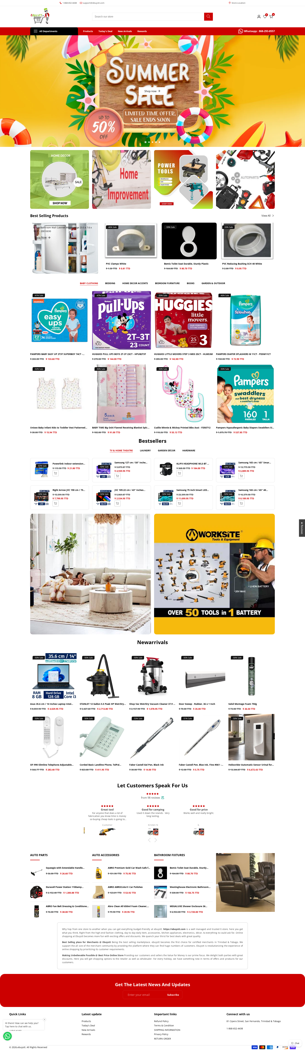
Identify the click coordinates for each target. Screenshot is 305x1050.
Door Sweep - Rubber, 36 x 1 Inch (197, 704)
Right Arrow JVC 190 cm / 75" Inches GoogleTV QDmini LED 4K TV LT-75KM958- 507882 (68, 490)
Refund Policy (161, 1021)
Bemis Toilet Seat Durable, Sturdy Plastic (186, 263)
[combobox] (152, 17)
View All (266, 215)
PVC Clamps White (116, 263)
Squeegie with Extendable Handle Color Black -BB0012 (64, 868)
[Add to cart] (118, 476)
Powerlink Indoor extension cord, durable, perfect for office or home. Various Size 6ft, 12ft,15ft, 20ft (68, 463)
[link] (256, 31)
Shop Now (40, 237)
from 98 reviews (150, 797)
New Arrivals (125, 31)
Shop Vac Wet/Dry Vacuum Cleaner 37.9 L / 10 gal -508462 (152, 704)
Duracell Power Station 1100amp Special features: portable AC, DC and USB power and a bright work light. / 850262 (66, 887)
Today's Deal (105, 31)
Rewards (142, 31)
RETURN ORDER (162, 1038)
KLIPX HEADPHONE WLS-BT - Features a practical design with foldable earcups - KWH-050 (192, 463)
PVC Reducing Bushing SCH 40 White (242, 263)
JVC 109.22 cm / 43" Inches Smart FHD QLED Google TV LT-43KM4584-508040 (130, 490)
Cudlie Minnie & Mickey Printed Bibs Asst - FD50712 (182, 427)
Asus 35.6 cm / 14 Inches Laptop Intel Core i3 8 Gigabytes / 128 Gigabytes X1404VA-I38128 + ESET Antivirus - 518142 (53, 704)
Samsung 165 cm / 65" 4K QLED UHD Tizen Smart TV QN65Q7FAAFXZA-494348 (252, 490)
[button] (145, 142)
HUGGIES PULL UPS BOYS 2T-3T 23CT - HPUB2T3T (119, 354)
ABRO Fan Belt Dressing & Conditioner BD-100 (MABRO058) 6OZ (67, 906)
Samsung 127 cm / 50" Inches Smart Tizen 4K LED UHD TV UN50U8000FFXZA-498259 (131, 462)
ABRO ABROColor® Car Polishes (125, 887)
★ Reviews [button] (302, 528)
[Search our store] (208, 17)
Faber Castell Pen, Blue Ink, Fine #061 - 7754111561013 (200, 765)
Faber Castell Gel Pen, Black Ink (146, 765)
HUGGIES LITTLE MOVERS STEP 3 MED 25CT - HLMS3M (183, 354)
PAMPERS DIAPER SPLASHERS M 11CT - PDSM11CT (243, 354)
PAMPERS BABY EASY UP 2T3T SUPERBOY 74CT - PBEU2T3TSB (56, 354)
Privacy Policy (161, 1034)
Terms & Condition (164, 1025)
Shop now (155, 90)
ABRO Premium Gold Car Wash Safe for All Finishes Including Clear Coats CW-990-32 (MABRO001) (129, 868)
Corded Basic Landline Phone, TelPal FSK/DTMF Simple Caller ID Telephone (100, 765)
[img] (152, 794)
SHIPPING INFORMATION (167, 1029)
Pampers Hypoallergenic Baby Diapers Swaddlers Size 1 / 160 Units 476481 (245, 427)
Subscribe (173, 994)
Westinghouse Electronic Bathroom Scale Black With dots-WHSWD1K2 (189, 887)
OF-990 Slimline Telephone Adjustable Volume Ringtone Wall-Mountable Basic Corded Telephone (51, 765)
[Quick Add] (56, 473)
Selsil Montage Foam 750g (242, 704)
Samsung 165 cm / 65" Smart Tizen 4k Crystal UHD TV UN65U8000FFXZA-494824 (254, 462)
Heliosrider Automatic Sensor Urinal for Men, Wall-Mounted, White (250, 765)
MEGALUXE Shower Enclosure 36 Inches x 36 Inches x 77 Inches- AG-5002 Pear (189, 906)
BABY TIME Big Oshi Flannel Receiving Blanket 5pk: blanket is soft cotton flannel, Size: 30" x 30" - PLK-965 (120, 427)
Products (88, 31)
